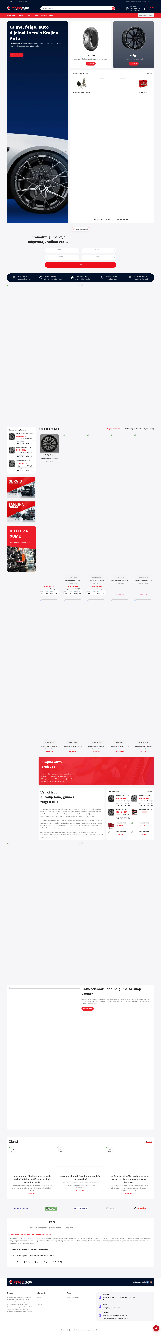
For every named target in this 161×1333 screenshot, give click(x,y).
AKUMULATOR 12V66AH (96, 746)
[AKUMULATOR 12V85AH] (143, 669)
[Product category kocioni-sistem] (122, 149)
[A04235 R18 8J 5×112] (12, 450)
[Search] (113, 8)
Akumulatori (120, 583)
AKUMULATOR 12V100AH (143, 581)
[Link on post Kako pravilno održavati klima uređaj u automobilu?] (80, 1159)
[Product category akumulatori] (143, 85)
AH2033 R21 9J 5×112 (23, 461)
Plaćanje (39, 1304)
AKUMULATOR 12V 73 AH (120, 581)
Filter (80, 264)
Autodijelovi (70, 1301)
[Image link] (20, 1282)
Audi (51, 461)
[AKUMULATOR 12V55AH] (72, 669)
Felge (47, 461)
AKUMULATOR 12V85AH (143, 746)
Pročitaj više (32, 1193)
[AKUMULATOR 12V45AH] (49, 669)
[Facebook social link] (147, 1282)
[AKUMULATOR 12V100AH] (143, 504)
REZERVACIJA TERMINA (146, 15)
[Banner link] (37, 122)
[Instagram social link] (151, 1282)
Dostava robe (41, 1301)
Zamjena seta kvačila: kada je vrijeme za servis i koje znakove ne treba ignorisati (129, 1179)
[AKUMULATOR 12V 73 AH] (120, 504)
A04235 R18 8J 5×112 (24, 447)
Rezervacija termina (73, 1297)
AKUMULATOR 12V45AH (49, 746)
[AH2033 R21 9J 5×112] (12, 463)
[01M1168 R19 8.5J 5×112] (12, 436)
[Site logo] (18, 8)
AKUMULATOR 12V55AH (73, 746)
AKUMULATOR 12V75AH (120, 746)
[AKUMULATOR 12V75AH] (120, 669)
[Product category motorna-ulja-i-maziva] (102, 149)
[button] (49, 455)
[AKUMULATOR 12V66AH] (96, 669)
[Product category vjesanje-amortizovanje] (81, 85)
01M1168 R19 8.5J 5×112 (24, 434)
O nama (39, 1297)
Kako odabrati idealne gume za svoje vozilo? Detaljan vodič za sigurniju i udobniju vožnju (32, 1179)
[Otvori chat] (156, 1328)
